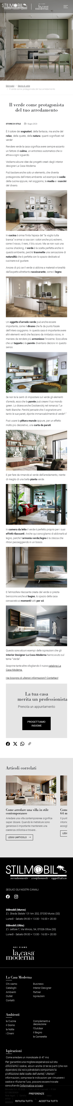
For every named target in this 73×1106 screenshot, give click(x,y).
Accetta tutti (48, 1101)
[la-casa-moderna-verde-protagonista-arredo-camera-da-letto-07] (36, 566)
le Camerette (40, 1036)
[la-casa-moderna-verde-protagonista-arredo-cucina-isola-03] (36, 296)
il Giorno (10, 1025)
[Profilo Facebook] (9, 897)
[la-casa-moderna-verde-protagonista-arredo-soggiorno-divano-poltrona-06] (36, 504)
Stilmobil (10, 86)
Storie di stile (24, 86)
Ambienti (11, 992)
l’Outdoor (38, 1028)
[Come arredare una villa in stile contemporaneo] (31, 790)
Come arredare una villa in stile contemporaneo (27, 811)
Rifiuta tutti (24, 1101)
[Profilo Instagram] (15, 897)
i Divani (10, 1033)
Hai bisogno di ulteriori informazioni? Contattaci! (32, 677)
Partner (37, 992)
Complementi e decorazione (41, 1023)
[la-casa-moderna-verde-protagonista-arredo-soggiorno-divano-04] (36, 372)
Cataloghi (11, 987)
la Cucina (11, 1021)
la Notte (10, 1029)
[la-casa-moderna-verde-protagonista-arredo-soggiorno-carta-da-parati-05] (36, 449)
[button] (65, 7)
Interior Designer (42, 987)
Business (38, 983)
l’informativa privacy (31, 1085)
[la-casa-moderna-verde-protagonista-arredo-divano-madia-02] (36, 210)
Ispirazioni (39, 996)
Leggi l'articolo (17, 837)
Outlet (9, 996)
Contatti (10, 1000)
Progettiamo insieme (36, 723)
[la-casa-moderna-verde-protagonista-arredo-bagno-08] (36, 625)
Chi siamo (11, 983)
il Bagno (37, 1032)
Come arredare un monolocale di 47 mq (27, 1057)
